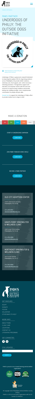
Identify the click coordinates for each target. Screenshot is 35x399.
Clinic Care (6, 325)
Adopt (4, 305)
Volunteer (6, 312)
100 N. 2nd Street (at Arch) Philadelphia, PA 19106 (12, 202)
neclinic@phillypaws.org (11, 266)
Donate (5, 307)
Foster (4, 309)
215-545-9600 (9, 264)
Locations (6, 328)
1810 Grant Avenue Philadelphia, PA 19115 (11, 257)
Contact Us (6, 330)
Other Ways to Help (9, 314)
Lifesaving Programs (10, 332)
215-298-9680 (9, 237)
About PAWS (6, 323)
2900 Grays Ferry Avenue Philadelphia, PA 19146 (12, 230)
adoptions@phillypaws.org (12, 211)
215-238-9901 (9, 209)
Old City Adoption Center (17, 197)
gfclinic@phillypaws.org (11, 239)
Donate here (5, 95)
